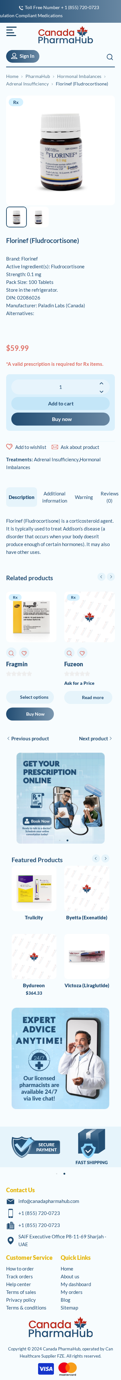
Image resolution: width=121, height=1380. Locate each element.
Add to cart (61, 403)
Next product (93, 738)
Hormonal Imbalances (79, 76)
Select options (34, 697)
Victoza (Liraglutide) (87, 985)
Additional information (54, 497)
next (111, 577)
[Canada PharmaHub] (62, 35)
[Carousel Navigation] (106, 577)
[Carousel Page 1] (60, 840)
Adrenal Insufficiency (27, 83)
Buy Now (35, 714)
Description (22, 497)
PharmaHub (37, 76)
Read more (93, 697)
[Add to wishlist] (9, 447)
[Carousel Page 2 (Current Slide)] (68, 840)
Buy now (62, 419)
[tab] (21, 497)
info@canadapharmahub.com (48, 1201)
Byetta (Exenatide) (86, 917)
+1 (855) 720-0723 (39, 1213)
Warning (84, 497)
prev (101, 577)
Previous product (30, 738)
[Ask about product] (55, 447)
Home (12, 76)
